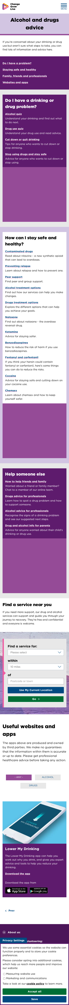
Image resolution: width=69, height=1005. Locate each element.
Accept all (34, 991)
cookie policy (35, 983)
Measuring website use (20, 973)
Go (34, 699)
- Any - (19, 777)
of (9, 675)
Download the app (17, 873)
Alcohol (48, 777)
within (12, 661)
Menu (64, 9)
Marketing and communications (26, 978)
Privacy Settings (13, 940)
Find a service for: (22, 646)
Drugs (33, 785)
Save (34, 999)
